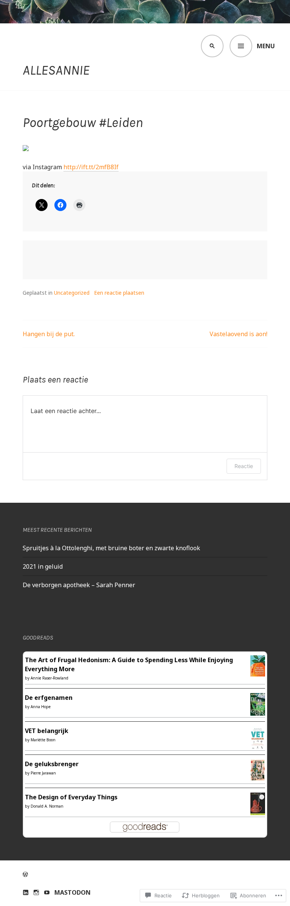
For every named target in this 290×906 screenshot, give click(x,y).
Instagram (36, 892)
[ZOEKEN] (212, 46)
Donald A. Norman (47, 806)
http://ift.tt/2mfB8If (91, 167)
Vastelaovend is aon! (238, 334)
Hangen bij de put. (49, 334)
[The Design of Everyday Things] (257, 811)
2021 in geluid (43, 566)
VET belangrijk (46, 731)
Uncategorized (71, 292)
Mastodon (72, 892)
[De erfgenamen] (257, 712)
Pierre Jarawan (43, 773)
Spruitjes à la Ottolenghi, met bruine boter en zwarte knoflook (111, 548)
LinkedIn (26, 892)
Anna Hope (41, 706)
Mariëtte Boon (43, 739)
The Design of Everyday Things (71, 797)
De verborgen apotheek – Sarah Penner (79, 585)
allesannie (56, 70)
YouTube (47, 892)
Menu (266, 46)
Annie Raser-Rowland (49, 678)
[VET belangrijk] (257, 745)
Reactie (243, 466)
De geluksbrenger (52, 764)
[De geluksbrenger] (257, 776)
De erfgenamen (48, 697)
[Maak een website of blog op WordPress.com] (25, 874)
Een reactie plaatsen (119, 292)
